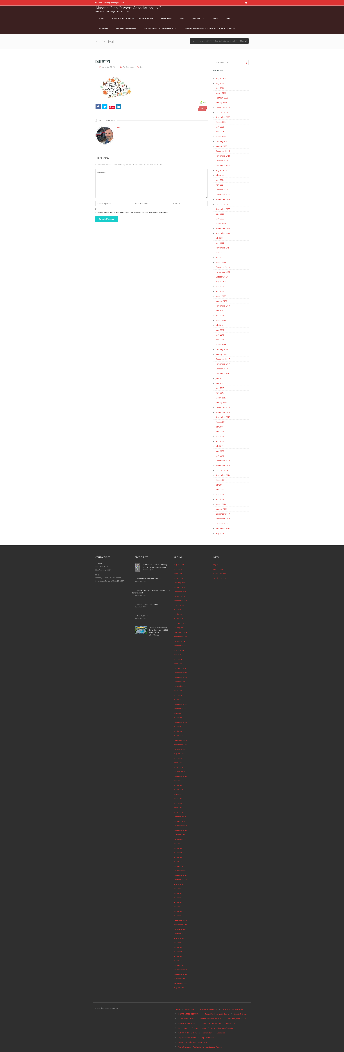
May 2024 (220, 180)
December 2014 (223, 460)
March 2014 (221, 504)
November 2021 (223, 247)
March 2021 (221, 262)
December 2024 (223, 151)
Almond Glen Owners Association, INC (128, 7)
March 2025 (221, 136)
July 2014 (219, 485)
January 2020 (221, 301)
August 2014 (221, 480)
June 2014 (220, 489)
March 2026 (221, 93)
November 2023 (223, 199)
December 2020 (223, 267)
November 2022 (223, 228)
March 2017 (221, 397)
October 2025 (222, 112)
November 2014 (223, 465)
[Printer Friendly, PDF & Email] (203, 102)
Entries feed (218, 569)
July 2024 (219, 175)
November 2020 (223, 272)
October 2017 (222, 368)
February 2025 (222, 141)
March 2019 (221, 320)
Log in (215, 564)
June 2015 (220, 451)
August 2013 (221, 533)
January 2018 (221, 354)
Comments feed (219, 573)
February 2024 (222, 189)
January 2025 (221, 146)
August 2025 (221, 122)
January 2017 (221, 402)
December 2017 (223, 359)
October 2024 (222, 160)
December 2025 (223, 107)
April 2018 (220, 339)
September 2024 (223, 165)
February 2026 (222, 97)
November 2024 (223, 156)
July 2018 (219, 325)
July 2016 (219, 426)
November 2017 (223, 364)
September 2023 (223, 209)
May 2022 (220, 243)
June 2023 (220, 214)
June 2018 (220, 330)
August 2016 (221, 422)
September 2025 (223, 117)
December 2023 (223, 194)
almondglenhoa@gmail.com (114, 3)
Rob (119, 127)
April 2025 (220, 131)
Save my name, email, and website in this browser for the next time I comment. (131, 212)
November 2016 (223, 412)
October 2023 (222, 204)
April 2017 (220, 393)
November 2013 (223, 518)
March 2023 (221, 223)
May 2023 (220, 218)
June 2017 (220, 383)
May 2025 (220, 127)
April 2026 (220, 88)
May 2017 (220, 388)
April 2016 (220, 441)
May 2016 (220, 436)
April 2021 (220, 257)
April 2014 (220, 499)
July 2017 (219, 378)
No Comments (128, 67)
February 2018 (222, 349)
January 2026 (221, 102)
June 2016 (220, 431)
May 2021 (220, 252)
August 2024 (221, 170)
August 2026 (221, 78)
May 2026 (220, 83)
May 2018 (220, 335)
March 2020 (221, 296)
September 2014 (223, 475)
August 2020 (221, 281)
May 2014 (220, 494)
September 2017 (223, 373)
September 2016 (223, 417)
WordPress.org (219, 578)
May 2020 (220, 286)
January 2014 (221, 509)
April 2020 (220, 291)
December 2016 (223, 407)
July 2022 (219, 238)
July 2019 (219, 310)
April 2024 (220, 185)
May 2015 (220, 456)
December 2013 (223, 514)
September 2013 (223, 528)
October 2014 (222, 470)
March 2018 (221, 344)
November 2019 (223, 306)
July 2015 (219, 446)
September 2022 (223, 233)
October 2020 (222, 276)
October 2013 (222, 523)
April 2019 (220, 315)
